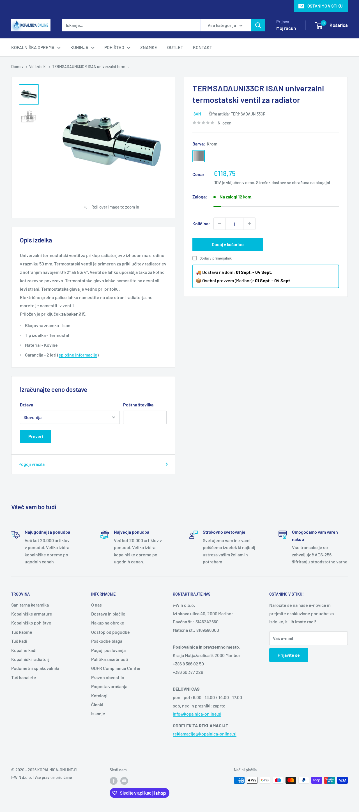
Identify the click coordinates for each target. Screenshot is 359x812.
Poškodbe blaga (106, 641)
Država (26, 404)
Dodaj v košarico (228, 244)
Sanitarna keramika (30, 604)
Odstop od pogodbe (110, 632)
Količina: (201, 223)
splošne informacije (78, 354)
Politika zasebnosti (109, 659)
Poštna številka (138, 404)
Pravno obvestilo (107, 677)
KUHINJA (79, 47)
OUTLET (175, 47)
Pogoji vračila (32, 464)
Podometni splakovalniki (35, 668)
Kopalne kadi (23, 650)
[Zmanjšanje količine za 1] (219, 224)
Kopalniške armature (31, 613)
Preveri (35, 436)
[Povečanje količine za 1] (249, 224)
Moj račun (286, 28)
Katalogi (99, 695)
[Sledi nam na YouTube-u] (124, 781)
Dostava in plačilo (108, 613)
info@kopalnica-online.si (197, 713)
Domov (17, 66)
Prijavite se (289, 655)
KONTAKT (202, 47)
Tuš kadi (19, 641)
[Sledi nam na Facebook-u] (114, 781)
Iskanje (98, 713)
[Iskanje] (258, 25)
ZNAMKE (148, 47)
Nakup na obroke (107, 622)
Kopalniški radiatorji (30, 659)
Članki (97, 704)
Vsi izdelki (38, 66)
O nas (96, 604)
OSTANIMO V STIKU (325, 5)
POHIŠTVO (114, 47)
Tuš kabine (21, 632)
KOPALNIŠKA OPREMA (32, 47)
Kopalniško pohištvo (31, 622)
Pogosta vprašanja (109, 686)
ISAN (196, 114)
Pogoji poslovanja (108, 650)
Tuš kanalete (23, 677)
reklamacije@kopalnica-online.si (204, 733)
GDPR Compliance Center (116, 668)
